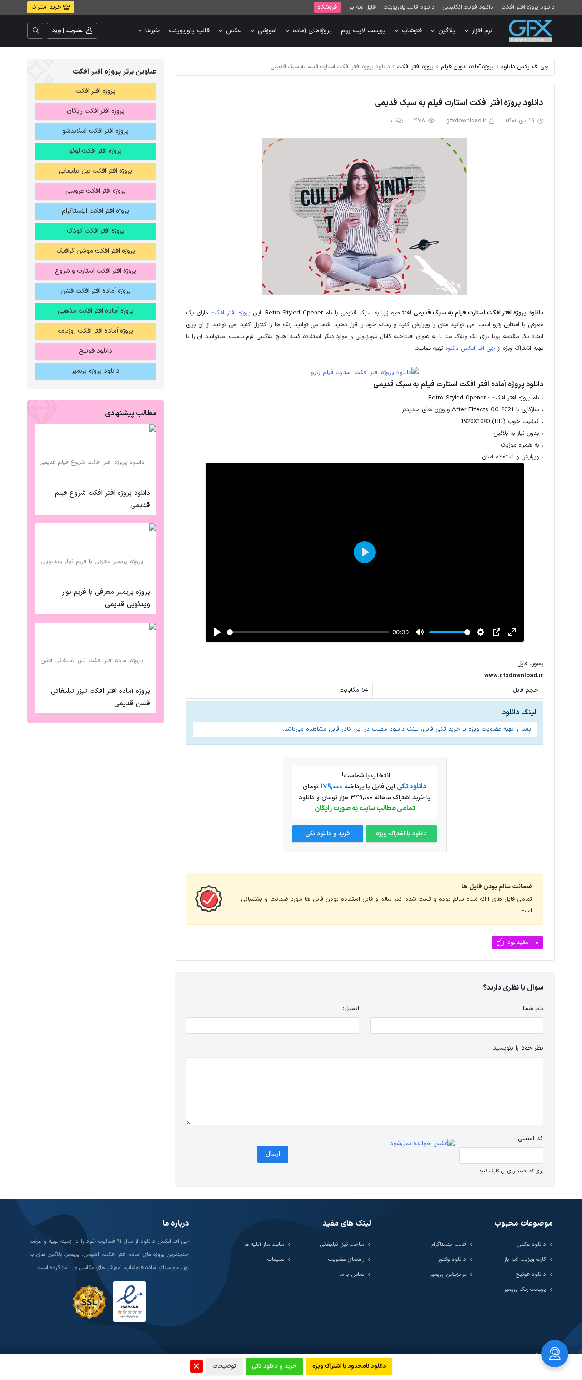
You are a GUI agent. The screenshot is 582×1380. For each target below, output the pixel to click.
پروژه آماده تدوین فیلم (467, 66)
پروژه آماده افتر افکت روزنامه (95, 331)
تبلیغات (275, 1259)
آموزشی (267, 30)
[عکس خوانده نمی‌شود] (422, 1144)
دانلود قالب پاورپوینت (409, 7)
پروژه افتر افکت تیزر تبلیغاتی (95, 171)
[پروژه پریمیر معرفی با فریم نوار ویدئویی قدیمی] (95, 553)
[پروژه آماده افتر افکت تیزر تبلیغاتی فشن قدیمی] (95, 652)
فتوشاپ (412, 30)
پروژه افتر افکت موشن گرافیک (95, 251)
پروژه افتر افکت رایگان (96, 111)
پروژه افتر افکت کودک (96, 231)
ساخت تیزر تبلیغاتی (342, 1244)
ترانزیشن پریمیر (448, 1274)
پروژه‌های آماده (312, 30)
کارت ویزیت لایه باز (525, 1259)
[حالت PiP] (496, 632)
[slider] (308, 632)
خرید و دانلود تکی (328, 833)
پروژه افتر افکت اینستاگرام (95, 211)
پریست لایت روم (363, 30)
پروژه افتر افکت (415, 66)
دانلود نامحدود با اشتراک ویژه (349, 1366)
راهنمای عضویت (346, 1259)
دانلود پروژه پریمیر (96, 371)
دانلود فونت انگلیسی (468, 7)
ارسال (273, 1154)
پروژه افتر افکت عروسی (95, 191)
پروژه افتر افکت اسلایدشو (95, 131)
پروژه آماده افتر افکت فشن (95, 291)
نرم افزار (482, 30)
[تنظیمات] (480, 632)
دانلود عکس (531, 1244)
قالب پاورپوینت (189, 30)
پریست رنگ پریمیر (525, 1289)
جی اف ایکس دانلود (524, 66)
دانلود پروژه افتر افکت (528, 7)
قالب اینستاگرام (448, 1244)
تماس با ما (351, 1274)
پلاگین (447, 30)
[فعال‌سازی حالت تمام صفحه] (512, 632)
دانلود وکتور (452, 1259)
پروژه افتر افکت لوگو (95, 151)
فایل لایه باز (362, 7)
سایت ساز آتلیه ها (264, 1244)
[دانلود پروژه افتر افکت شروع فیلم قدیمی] (95, 453)
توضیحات (224, 1366)
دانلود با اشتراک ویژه (401, 833)
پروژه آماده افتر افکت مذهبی (96, 311)
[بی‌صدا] (419, 632)
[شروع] (217, 632)
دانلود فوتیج (95, 351)
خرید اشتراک (47, 7)
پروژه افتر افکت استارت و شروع (95, 271)
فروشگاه (327, 7)
